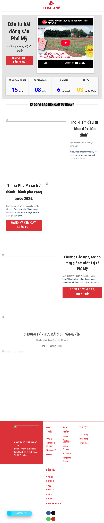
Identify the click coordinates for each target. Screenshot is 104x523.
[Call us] (48, 519)
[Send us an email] (53, 513)
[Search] (101, 5)
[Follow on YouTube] (53, 519)
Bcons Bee (67, 442)
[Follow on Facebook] (48, 513)
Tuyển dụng (84, 443)
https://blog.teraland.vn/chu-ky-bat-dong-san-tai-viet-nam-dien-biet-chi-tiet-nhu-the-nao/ (84, 155)
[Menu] (3, 5)
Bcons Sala (67, 453)
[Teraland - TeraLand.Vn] (52, 5)
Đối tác (49, 454)
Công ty (49, 438)
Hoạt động (83, 439)
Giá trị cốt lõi (51, 450)
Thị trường (83, 434)
